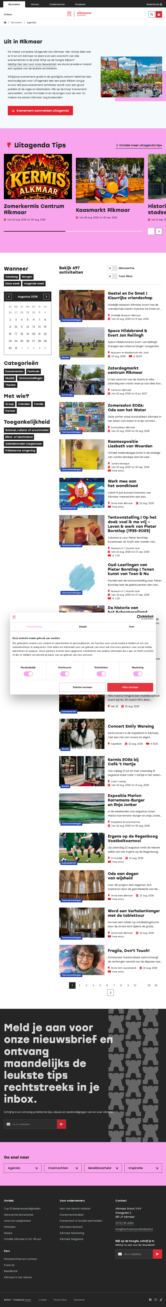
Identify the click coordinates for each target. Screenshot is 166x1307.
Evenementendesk (72, 1215)
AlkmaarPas (127, 268)
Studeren (80, 4)
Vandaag (11, 277)
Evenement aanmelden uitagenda (43, 111)
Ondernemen (57, 4)
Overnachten (58, 1168)
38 (149, 985)
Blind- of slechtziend (19, 437)
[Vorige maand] (9, 296)
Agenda (14, 1168)
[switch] (64, 673)
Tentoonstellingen (31, 378)
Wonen (35, 4)
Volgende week (34, 283)
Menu (9, 14)
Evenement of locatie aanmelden (81, 1221)
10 (135, 985)
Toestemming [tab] (34, 626)
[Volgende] (110, 992)
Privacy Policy (60, 1299)
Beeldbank (11, 1271)
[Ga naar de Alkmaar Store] (159, 14)
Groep (9, 404)
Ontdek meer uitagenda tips (140, 145)
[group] (38, 188)
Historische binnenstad (18, 1215)
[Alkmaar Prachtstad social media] (150, 1300)
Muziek (9, 378)
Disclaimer (79, 1299)
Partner (10, 411)
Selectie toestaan (82, 687)
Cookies (43, 1299)
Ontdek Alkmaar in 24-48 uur (22, 1239)
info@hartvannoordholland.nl (134, 1229)
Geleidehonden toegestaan (23, 444)
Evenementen (14, 371)
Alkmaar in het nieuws (18, 1277)
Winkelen (10, 1227)
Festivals (33, 371)
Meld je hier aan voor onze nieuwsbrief (32, 64)
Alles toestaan (130, 687)
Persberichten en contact (20, 1259)
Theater (10, 385)
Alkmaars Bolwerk (71, 1227)
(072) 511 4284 (124, 1223)
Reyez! (28, 1299)
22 (45, 334)
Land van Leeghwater (17, 1221)
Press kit (9, 1265)
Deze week (12, 283)
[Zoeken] (151, 14)
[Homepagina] (5, 22)
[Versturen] (61, 1124)
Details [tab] (83, 626)
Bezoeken (14, 4)
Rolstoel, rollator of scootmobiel (26, 430)
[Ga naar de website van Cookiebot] (139, 617)
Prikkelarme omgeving (20, 450)
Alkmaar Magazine (71, 1239)
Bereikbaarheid (99, 1168)
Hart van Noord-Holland (75, 1208)
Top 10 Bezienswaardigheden (22, 1208)
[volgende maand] (46, 296)
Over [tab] (131, 626)
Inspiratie (136, 1168)
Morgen (27, 277)
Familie (38, 404)
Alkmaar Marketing (72, 1233)
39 (155, 985)
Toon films (125, 276)
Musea (8, 1233)
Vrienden (24, 404)
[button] (154, 4)
